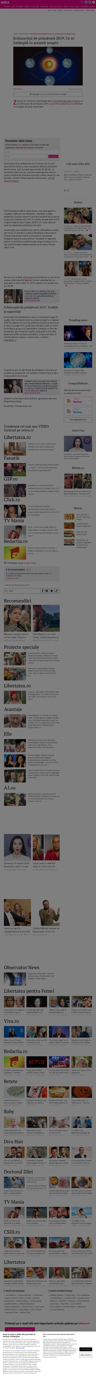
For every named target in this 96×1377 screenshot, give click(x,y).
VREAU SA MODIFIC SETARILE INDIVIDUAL (86, 1355)
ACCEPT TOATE (86, 1349)
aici (15, 1364)
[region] (48, 1354)
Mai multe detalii (20, 1348)
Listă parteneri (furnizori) (49, 1357)
